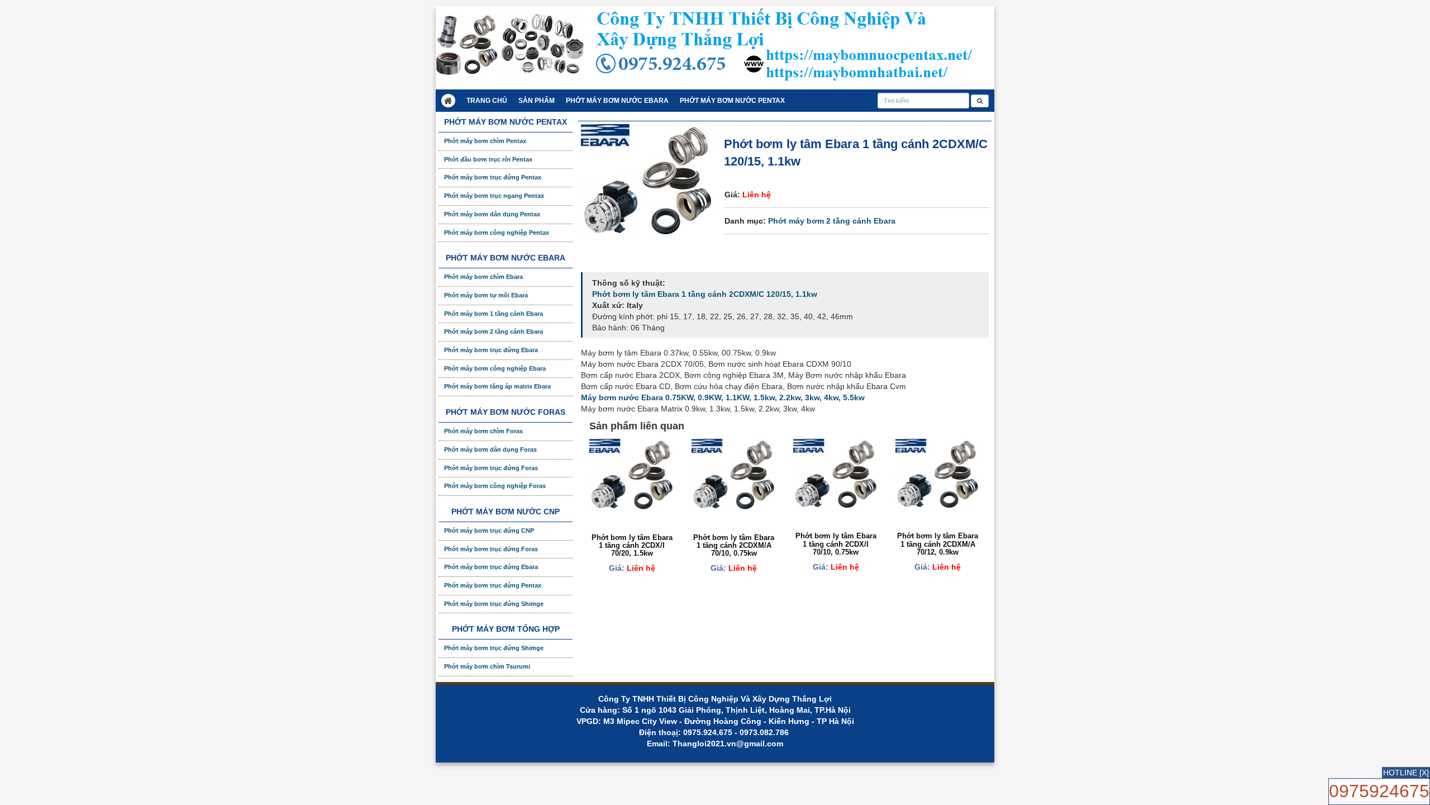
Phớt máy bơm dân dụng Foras (490, 449)
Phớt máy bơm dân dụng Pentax (492, 214)
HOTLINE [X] (1406, 772)
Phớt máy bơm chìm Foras (483, 431)
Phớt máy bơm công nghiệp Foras (495, 485)
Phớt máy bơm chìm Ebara (483, 276)
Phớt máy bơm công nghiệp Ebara (495, 368)
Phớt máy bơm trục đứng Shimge (494, 603)
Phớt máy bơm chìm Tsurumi (487, 666)
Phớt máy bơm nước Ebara (617, 101)
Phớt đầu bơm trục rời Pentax (488, 159)
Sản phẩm (536, 101)
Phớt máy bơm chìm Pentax (485, 141)
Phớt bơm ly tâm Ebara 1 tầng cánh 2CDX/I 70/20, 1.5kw (632, 545)
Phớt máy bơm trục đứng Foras (491, 468)
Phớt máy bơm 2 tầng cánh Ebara (831, 220)
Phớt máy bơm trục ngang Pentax (494, 195)
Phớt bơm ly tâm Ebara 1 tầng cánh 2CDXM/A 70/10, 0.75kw (733, 545)
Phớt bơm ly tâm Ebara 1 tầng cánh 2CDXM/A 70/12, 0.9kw (937, 544)
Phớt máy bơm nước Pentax (732, 101)
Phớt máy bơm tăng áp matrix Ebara (497, 386)
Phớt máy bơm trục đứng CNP (489, 530)
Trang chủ (486, 101)
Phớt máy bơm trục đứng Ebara (491, 350)
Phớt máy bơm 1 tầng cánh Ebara (493, 313)
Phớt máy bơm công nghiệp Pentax (496, 232)
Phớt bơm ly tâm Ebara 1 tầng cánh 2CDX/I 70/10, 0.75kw (835, 544)
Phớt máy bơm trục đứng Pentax (492, 177)
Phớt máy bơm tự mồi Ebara (486, 295)
